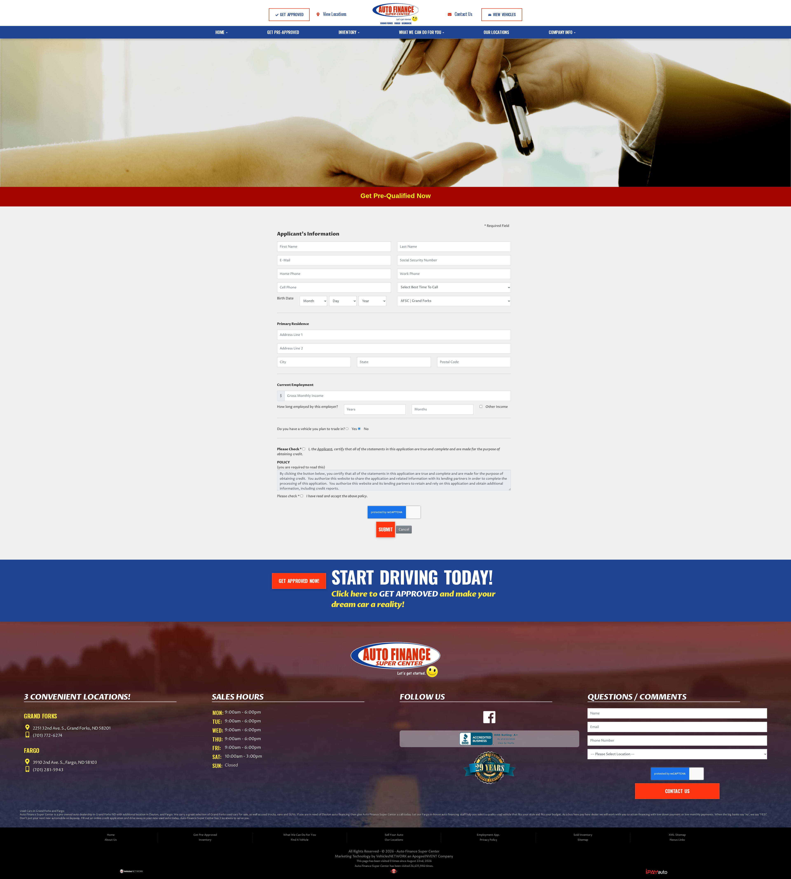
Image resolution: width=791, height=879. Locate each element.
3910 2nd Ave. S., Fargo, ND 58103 (64, 762)
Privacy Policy (488, 840)
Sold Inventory (582, 835)
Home (220, 32)
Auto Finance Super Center (418, 851)
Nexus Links (677, 840)
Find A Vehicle (299, 840)
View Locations (333, 14)
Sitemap (583, 840)
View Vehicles (503, 14)
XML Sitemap (677, 835)
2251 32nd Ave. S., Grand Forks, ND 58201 (71, 728)
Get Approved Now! (299, 580)
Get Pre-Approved (283, 32)
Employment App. (488, 835)
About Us (111, 840)
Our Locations (496, 32)
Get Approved (290, 14)
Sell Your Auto (394, 835)
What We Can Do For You (420, 32)
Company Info (561, 32)
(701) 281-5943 (47, 770)
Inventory (348, 32)
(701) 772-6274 (47, 735)
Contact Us (462, 14)
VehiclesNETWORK (391, 856)
